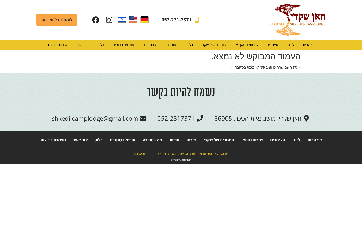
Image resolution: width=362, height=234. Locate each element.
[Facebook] (95, 20)
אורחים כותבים (123, 44)
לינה (291, 44)
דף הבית (309, 44)
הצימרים (273, 44)
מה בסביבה (151, 44)
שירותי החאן (249, 44)
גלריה (188, 44)
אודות (172, 44)
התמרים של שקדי (214, 44)
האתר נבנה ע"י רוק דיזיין (181, 160)
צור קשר (83, 44)
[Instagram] (109, 20)
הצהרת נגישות (58, 44)
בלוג (101, 44)
